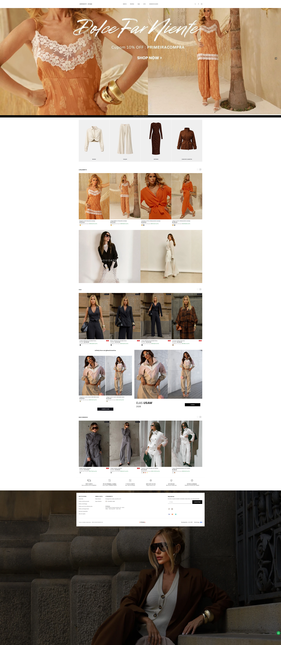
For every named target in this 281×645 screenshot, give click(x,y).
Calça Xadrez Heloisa (116, 468)
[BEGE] (82, 225)
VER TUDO (109, 273)
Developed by (184, 522)
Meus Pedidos (98, 501)
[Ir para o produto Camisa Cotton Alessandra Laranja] (156, 196)
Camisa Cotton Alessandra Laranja (150, 221)
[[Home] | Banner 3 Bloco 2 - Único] (156, 141)
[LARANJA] (80, 225)
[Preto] (143, 225)
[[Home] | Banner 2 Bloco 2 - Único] (125, 141)
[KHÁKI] (147, 472)
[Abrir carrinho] (201, 4)
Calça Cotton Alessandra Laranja (181, 221)
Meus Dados (98, 499)
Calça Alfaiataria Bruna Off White (181, 468)
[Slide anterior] (5, 58)
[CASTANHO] (143, 472)
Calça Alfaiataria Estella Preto (149, 340)
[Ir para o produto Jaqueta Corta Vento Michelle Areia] (92, 376)
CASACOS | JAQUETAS (187, 159)
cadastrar (197, 502)
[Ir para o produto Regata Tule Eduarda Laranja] (94, 196)
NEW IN (124, 4)
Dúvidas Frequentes (83, 511)
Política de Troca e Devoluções (85, 506)
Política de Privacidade (84, 501)
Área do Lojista (82, 513)
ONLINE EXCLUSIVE (153, 4)
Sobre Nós (81, 499)
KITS (145, 4)
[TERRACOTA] (145, 472)
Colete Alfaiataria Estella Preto (87, 340)
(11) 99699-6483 (111, 501)
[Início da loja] (86, 4)
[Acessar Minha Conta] (198, 4)
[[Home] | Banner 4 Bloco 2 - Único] (187, 141)
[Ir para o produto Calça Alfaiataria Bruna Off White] (186, 444)
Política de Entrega (83, 503)
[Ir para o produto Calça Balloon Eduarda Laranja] (125, 196)
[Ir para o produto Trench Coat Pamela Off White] (156, 444)
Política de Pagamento (84, 508)
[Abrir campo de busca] (195, 4)
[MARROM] (173, 345)
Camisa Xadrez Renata (178, 340)
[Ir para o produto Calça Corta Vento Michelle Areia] (119, 376)
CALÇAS (125, 159)
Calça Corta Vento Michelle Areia (115, 397)
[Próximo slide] (275, 58)
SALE (139, 4)
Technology (196, 522)
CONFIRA (192, 404)
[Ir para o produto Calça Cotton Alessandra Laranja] (186, 196)
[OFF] (82, 345)
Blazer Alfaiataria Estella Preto (118, 340)
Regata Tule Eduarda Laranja (87, 221)
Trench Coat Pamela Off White (149, 468)
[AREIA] (80, 401)
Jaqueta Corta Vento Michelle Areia (89, 397)
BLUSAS (94, 159)
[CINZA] (80, 472)
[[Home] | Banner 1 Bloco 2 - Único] (94, 141)
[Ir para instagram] (172, 509)
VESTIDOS (156, 159)
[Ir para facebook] (169, 509)
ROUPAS (132, 4)
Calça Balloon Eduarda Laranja (118, 221)
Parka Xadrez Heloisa (85, 468)
